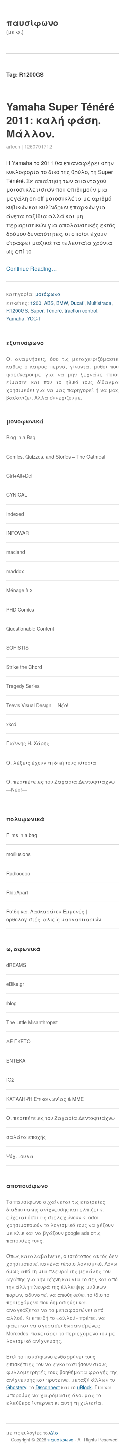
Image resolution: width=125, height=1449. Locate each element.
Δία (54, 1432)
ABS (48, 302)
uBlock (84, 1387)
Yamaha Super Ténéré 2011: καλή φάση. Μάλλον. (60, 120)
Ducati (77, 302)
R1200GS (17, 310)
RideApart (17, 892)
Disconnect (47, 1387)
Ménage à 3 (19, 590)
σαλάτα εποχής (26, 1136)
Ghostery (16, 1387)
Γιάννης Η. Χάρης (27, 743)
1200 (35, 302)
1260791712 (38, 146)
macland (15, 551)
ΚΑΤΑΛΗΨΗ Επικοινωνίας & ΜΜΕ (45, 1098)
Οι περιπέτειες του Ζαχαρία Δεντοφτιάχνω (60, 1117)
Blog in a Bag (20, 437)
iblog (11, 1003)
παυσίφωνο (32, 22)
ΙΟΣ (10, 1079)
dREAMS (16, 964)
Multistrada (99, 302)
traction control (81, 310)
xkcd (11, 724)
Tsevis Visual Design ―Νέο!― (39, 705)
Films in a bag (21, 835)
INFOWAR (17, 532)
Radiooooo (18, 873)
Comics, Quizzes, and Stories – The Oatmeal (55, 456)
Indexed (15, 513)
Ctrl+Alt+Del (19, 475)
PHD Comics (20, 609)
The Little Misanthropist (32, 1022)
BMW (62, 302)
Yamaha (15, 318)
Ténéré (54, 310)
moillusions (18, 854)
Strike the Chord (24, 666)
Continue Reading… (31, 268)
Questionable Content (30, 628)
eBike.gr (15, 983)
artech (13, 146)
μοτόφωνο (47, 293)
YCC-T (34, 318)
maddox (15, 571)
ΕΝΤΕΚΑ (15, 1060)
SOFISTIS (17, 647)
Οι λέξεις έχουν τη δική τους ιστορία (51, 762)
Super (37, 310)
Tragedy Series (23, 685)
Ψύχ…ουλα (19, 1156)
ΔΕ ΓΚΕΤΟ (18, 1041)
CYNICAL (16, 494)
